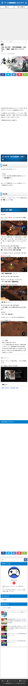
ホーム (7, 6)
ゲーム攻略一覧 (22, 6)
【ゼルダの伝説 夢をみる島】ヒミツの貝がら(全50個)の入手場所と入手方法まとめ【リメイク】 (16, 628)
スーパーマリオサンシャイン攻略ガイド (16, 612)
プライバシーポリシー (13, 680)
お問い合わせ (23, 680)
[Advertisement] (14, 25)
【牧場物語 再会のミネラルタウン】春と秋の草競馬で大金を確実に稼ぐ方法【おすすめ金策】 (17, 621)
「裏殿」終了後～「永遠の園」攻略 (9, 387)
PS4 (2, 44)
